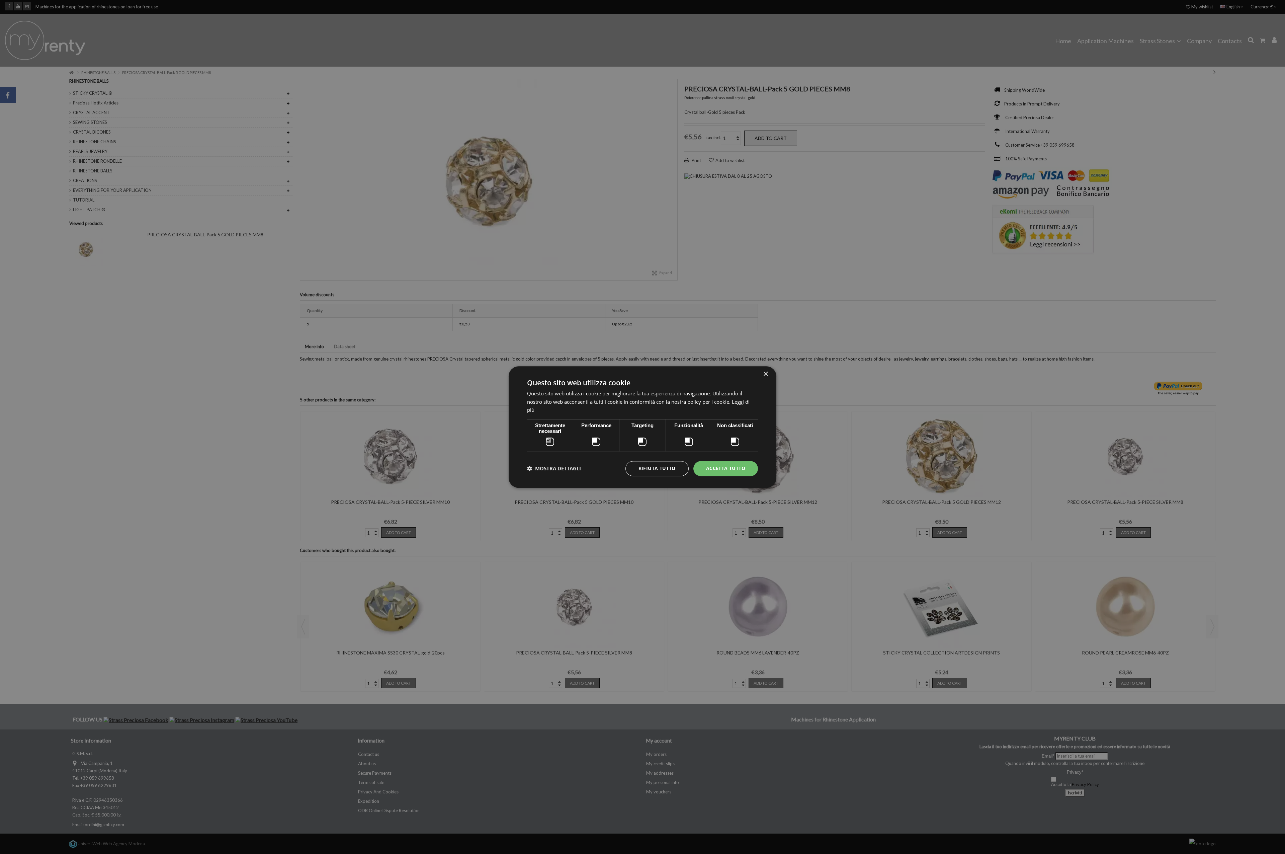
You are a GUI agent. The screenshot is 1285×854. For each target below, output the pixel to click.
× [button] (765, 374)
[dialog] (642, 427)
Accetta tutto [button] (725, 468)
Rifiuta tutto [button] (657, 468)
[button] (554, 468)
